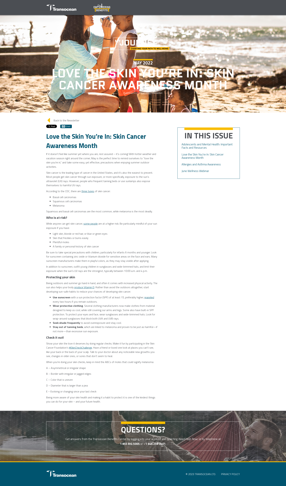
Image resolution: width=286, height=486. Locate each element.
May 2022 (145, 93)
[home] (61, 8)
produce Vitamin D (84, 287)
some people (90, 224)
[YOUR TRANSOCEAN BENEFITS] (61, 474)
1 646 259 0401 (155, 444)
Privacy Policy (230, 474)
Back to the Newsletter (63, 120)
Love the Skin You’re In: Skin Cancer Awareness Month (203, 156)
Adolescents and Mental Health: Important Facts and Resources (207, 146)
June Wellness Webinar (195, 171)
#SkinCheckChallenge (80, 348)
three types (87, 191)
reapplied (149, 297)
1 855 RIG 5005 (130, 444)
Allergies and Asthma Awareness (201, 164)
